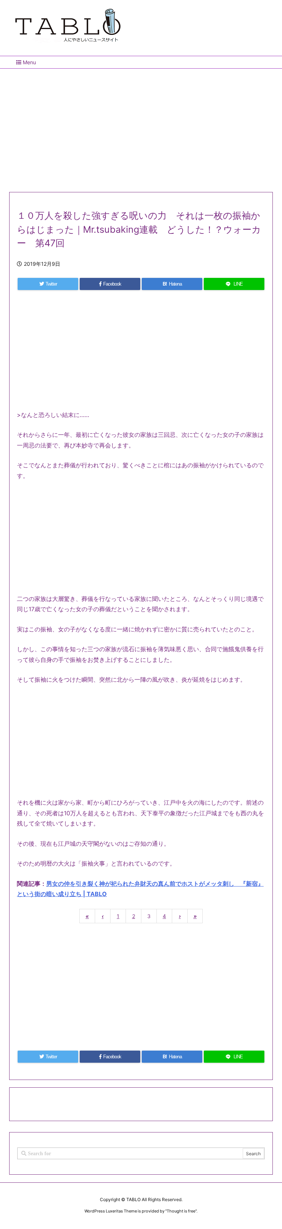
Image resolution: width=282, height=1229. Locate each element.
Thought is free (181, 1211)
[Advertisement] (141, 127)
